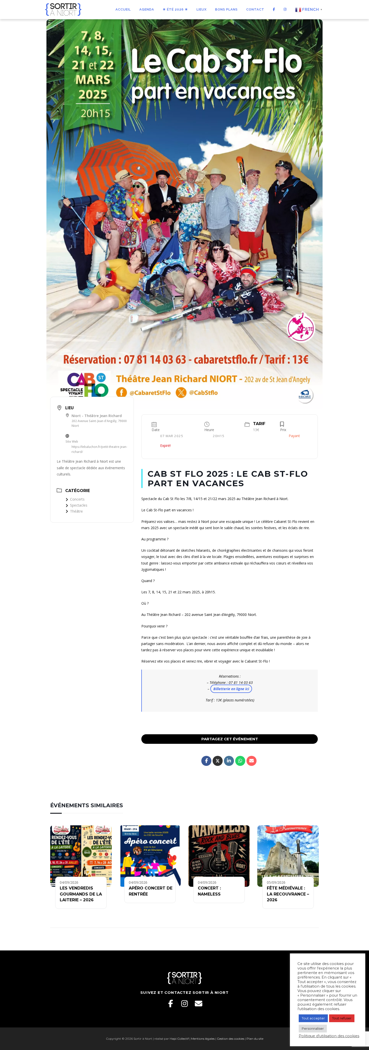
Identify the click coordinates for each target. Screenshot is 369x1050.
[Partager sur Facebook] (206, 761)
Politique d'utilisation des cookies (329, 1036)
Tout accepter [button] (313, 1018)
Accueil (123, 9)
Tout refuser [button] (341, 1018)
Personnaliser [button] (313, 1028)
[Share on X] (218, 761)
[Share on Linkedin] (229, 761)
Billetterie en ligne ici (231, 688)
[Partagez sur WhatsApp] (240, 761)
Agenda (146, 9)
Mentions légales (203, 1038)
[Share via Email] (252, 761)
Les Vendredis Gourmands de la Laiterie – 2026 (81, 894)
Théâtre (76, 511)
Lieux (202, 9)
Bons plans (226, 9)
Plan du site (255, 1038)
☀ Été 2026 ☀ (175, 9)
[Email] (198, 1003)
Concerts (77, 499)
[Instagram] (184, 1003)
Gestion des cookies (230, 1038)
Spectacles (78, 505)
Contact (255, 9)
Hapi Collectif (179, 1038)
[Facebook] (170, 1003)
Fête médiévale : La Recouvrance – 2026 (288, 894)
